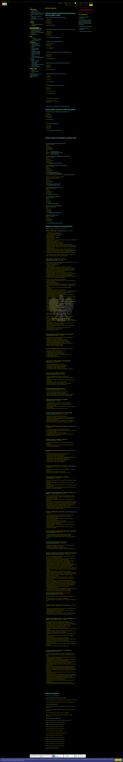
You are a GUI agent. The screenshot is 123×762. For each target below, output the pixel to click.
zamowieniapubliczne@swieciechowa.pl (53, 543)
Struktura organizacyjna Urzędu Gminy (58, 226)
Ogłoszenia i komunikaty (36, 51)
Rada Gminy (34, 37)
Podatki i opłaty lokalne (36, 56)
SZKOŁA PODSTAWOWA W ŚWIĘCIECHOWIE (53, 187)
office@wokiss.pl (51, 58)
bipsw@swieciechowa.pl (72, 426)
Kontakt (31, 77)
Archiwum (33, 69)
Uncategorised (81, 18)
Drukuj (75, 139)
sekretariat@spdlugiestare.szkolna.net (54, 212)
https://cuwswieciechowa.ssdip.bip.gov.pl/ (53, 183)
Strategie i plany (34, 63)
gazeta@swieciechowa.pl (54, 153)
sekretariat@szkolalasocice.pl (53, 203)
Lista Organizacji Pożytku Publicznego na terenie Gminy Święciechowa (58, 106)
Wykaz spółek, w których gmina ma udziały (60, 109)
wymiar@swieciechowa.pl (50, 478)
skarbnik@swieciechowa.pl (63, 313)
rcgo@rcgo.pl (50, 119)
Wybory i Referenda (35, 65)
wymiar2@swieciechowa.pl (55, 493)
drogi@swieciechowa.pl (50, 651)
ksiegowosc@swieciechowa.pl (51, 532)
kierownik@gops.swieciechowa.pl (69, 174)
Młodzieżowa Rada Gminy (36, 40)
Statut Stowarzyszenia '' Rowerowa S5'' (52, 747)
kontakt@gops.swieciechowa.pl (53, 172)
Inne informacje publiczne (36, 45)
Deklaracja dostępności (34, 76)
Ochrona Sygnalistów (35, 48)
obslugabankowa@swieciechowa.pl (71, 511)
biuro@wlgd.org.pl (51, 69)
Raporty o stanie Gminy (35, 60)
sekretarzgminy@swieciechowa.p (51, 260)
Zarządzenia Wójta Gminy (36, 66)
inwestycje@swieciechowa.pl (66, 605)
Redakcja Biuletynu (82, 26)
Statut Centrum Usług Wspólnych (51, 704)
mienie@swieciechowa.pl (70, 450)
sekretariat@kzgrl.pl (51, 25)
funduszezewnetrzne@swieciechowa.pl (57, 554)
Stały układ (80, 3)
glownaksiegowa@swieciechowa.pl (52, 335)
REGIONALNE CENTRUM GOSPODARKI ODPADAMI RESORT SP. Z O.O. (57, 111)
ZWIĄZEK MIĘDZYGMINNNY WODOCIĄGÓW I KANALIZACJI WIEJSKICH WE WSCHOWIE (60, 29)
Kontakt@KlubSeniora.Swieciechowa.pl (55, 173)
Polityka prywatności (83, 31)
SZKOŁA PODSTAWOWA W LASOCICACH (53, 196)
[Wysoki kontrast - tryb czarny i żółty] (73, 3)
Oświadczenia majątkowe (36, 53)
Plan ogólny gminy (35, 34)
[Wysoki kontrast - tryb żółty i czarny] (75, 3)
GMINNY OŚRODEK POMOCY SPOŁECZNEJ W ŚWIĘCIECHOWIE (56, 165)
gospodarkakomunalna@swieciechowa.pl (53, 389)
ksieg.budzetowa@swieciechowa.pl (52, 594)
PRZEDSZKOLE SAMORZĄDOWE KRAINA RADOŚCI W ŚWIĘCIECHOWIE (58, 156)
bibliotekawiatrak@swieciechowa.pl (57, 152)
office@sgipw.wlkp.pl (51, 93)
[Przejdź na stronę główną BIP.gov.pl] (86, 9)
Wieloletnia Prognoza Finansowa (37, 24)
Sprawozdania (34, 25)
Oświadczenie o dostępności (84, 28)
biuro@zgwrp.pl (51, 81)
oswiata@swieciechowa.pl (50, 400)
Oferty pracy (34, 50)
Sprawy (33, 72)
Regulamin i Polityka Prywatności (35, 73)
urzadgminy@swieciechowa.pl (62, 230)
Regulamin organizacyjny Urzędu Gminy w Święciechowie (56, 697)
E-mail (76, 139)
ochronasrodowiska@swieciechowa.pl (52, 374)
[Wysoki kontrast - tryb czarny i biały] (72, 3)
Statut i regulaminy (52, 693)
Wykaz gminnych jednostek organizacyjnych (60, 138)
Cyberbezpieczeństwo (35, 43)
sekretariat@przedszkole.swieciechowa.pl (55, 163)
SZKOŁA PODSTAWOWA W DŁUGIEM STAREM (54, 205)
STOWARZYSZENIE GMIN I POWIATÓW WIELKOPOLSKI (55, 85)
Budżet (33, 23)
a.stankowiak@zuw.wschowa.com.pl (54, 37)
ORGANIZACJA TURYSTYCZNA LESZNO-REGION (54, 41)
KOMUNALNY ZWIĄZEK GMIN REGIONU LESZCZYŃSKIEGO (56, 17)
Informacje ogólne (35, 44)
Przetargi (33, 59)
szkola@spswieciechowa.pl (53, 194)
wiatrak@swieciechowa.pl (54, 151)
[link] (53, 183)
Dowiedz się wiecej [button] (21, 760)
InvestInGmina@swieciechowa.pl (55, 619)
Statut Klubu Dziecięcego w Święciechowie (53, 718)
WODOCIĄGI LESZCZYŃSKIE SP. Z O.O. (52, 123)
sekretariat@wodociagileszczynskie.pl (54, 130)
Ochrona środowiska (35, 49)
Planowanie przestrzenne (36, 52)
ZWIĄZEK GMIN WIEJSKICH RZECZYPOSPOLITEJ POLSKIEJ (56, 73)
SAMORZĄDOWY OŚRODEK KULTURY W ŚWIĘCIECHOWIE (56, 143)
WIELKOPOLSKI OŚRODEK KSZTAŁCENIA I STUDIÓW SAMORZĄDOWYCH (58, 52)
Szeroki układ (81, 3)
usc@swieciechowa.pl (63, 348)
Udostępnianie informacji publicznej (38, 64)
